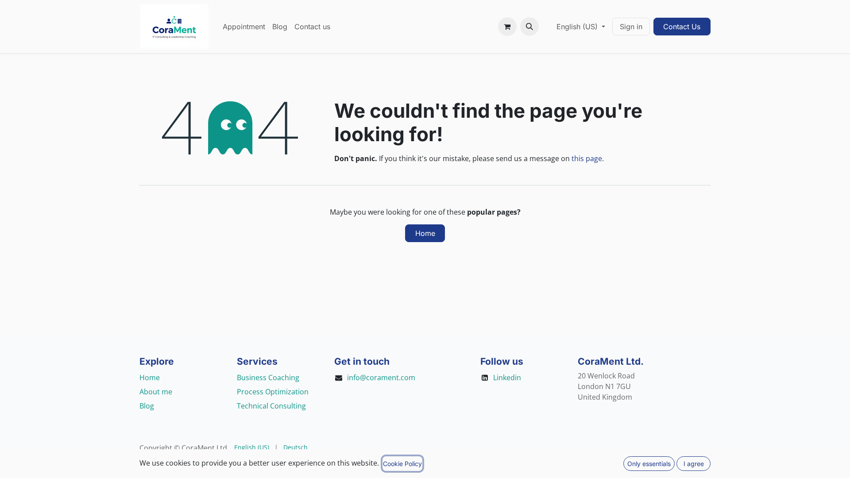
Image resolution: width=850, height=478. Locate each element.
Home (425, 233)
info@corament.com (381, 377)
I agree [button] (694, 463)
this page (587, 158)
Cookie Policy (402, 463)
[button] (529, 26)
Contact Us (681, 26)
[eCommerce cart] (507, 26)
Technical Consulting (271, 406)
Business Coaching (268, 377)
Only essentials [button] (649, 463)
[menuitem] (244, 26)
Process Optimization (273, 392)
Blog (146, 406)
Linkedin (507, 377)
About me (155, 392)
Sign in (631, 26)
